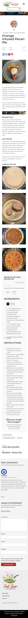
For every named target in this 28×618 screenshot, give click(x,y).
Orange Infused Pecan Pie (9, 437)
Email (3, 541)
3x (13, 304)
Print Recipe (11, 48)
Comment (4, 517)
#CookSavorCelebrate (14, 428)
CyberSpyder (14, 615)
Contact (4, 598)
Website (3, 549)
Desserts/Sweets (21, 32)
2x (10, 304)
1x (8, 304)
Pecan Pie (19, 437)
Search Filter (5, 596)
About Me (5, 593)
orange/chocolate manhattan (16, 93)
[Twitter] (6, 54)
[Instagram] (12, 54)
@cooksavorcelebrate (14, 424)
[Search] (19, 8)
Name (3, 534)
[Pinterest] (9, 54)
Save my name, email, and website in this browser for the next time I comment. (12, 559)
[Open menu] (24, 4)
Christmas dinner (14, 89)
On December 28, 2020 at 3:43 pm (8, 477)
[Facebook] (3, 54)
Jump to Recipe (4, 48)
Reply (3, 496)
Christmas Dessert (7, 434)
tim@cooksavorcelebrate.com (9, 603)
